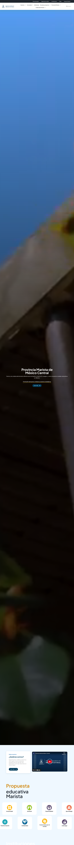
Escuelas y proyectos (44, 5)
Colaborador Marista (40, 7)
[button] (49, 762)
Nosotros (22, 5)
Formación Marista (55, 5)
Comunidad (29, 5)
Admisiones (36, 5)
